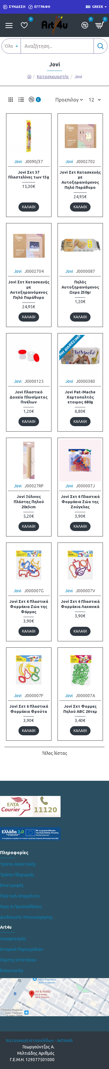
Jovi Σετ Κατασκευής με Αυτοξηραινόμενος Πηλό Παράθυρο (80, 180)
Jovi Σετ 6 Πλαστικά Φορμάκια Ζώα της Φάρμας (28, 606)
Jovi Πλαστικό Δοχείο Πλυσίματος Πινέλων (29, 397)
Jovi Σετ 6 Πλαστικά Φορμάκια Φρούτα (28, 708)
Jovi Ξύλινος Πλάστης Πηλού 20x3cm (29, 501)
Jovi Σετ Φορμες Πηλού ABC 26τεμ (80, 708)
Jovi (18, 161)
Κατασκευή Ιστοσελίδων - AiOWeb (39, 1040)
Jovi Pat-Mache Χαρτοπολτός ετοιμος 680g (80, 397)
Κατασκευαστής (53, 76)
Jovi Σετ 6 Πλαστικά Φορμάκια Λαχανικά (80, 604)
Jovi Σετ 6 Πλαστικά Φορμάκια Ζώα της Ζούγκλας (80, 501)
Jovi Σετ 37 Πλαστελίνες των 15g (28, 174)
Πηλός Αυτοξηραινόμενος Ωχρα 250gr (80, 287)
